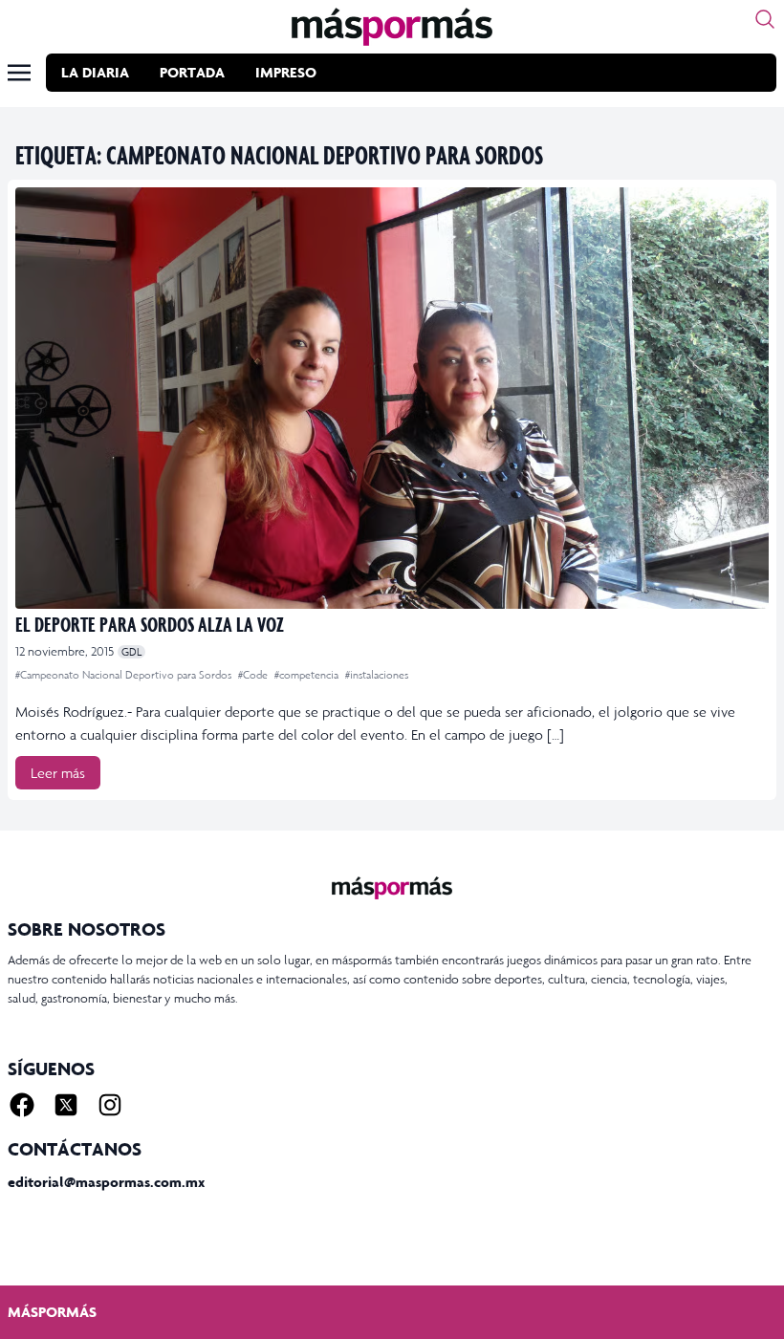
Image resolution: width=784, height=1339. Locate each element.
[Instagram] (110, 1105)
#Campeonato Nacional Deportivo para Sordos (124, 674)
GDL (131, 652)
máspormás (52, 1312)
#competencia (307, 674)
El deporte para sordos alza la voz (149, 624)
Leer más (58, 773)
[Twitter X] (66, 1105)
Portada (192, 72)
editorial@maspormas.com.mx (106, 1182)
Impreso (285, 72)
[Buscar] (764, 19)
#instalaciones (376, 674)
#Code (254, 674)
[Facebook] (22, 1105)
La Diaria (95, 72)
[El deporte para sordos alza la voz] (392, 398)
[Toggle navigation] (19, 72)
